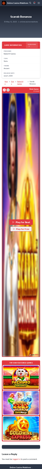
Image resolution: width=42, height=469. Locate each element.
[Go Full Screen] (8, 89)
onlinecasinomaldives (29, 22)
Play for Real (23, 222)
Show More (32, 44)
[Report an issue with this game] (4, 89)
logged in (16, 459)
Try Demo (21, 377)
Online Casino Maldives (17, 3)
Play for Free (22, 229)
